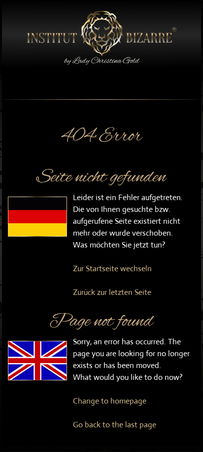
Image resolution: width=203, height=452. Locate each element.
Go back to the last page (114, 424)
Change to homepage (109, 401)
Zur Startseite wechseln (112, 268)
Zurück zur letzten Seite (112, 292)
